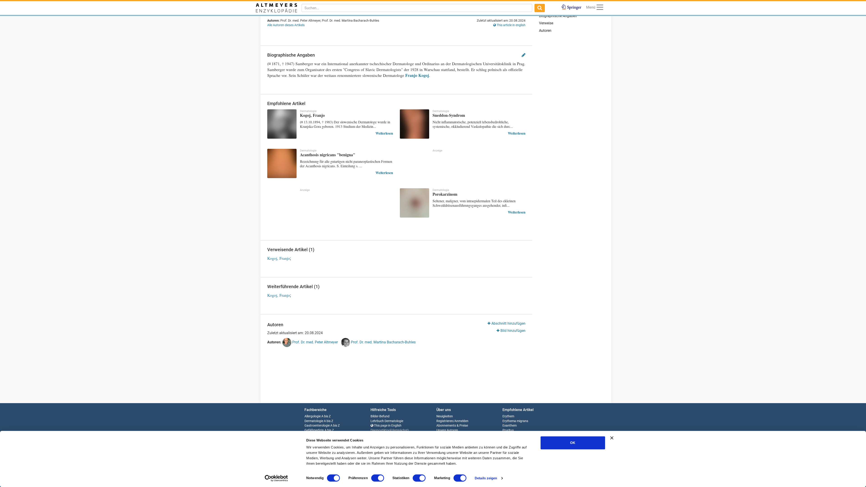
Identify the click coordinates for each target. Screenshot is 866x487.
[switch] (377, 478)
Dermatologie (313, 421)
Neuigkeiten (444, 416)
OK (572, 443)
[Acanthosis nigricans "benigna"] (282, 163)
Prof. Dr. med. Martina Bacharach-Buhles (383, 342)
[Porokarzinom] (414, 203)
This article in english (510, 25)
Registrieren (444, 421)
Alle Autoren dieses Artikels (286, 25)
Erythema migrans (515, 421)
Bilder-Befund (380, 416)
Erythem (508, 416)
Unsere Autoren (447, 430)
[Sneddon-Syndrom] (414, 124)
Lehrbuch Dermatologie (387, 421)
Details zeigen (486, 478)
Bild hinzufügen (512, 330)
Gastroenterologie (317, 425)
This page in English (387, 425)
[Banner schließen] (611, 437)
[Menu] (599, 8)
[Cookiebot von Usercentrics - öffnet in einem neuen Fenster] (276, 478)
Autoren (545, 30)
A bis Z (326, 416)
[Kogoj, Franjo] (282, 124)
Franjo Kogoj (417, 75)
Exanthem (509, 425)
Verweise (546, 23)
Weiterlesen (384, 133)
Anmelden (461, 421)
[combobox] (417, 8)
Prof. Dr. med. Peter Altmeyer (314, 342)
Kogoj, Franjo (278, 258)
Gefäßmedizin (314, 430)
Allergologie (312, 416)
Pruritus (508, 430)
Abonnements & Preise (452, 425)
